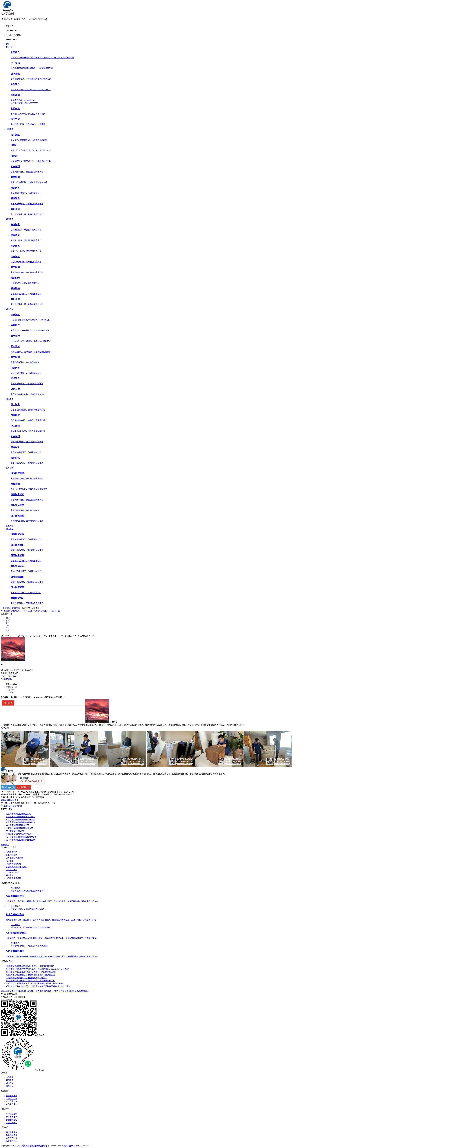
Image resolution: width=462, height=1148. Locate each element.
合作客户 (31, 991)
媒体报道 (22, 991)
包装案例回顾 (83, 991)
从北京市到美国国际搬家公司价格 (20, 820)
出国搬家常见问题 (13, 878)
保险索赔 (9, 875)
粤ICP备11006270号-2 (73, 1146)
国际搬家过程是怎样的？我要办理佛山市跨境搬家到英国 (30, 975)
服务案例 (9, 468)
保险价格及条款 (12, 873)
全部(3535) (5, 611)
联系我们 (48, 991)
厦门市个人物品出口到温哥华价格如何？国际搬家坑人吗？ (31, 972)
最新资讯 (56, 991)
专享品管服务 (11, 1117)
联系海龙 (9, 526)
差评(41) (43, 611)
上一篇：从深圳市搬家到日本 (42, 803)
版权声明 (39, 991)
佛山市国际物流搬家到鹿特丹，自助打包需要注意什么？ (30, 981)
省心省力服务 (11, 1104)
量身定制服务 (11, 1096)
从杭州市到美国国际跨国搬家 (18, 814)
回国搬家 (9, 219)
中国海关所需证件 (13, 864)
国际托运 (9, 309)
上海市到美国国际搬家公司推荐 (19, 828)
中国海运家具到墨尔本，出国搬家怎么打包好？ (26, 978)
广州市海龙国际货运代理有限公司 (34, 1146)
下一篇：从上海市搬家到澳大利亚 (15, 803)
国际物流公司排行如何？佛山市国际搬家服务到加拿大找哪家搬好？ (35, 983)
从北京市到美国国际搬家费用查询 (20, 822)
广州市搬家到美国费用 (15, 831)
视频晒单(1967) (16, 611)
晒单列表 (16, 608)
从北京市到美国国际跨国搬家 (18, 834)
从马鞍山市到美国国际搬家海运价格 (21, 837)
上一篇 (57, 611)
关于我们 (9, 47)
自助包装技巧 (11, 855)
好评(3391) (28, 611)
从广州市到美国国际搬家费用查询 (20, 840)
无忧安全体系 (11, 1101)
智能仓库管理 (11, 1120)
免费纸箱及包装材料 (14, 858)
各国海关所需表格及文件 (16, 867)
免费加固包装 (11, 1141)
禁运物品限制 (11, 870)
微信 (6, 679)
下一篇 (51, 611)
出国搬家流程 (11, 852)
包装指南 (9, 861)
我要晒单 (5, 845)
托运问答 (64, 991)
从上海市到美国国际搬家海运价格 (20, 817)
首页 (8, 44)
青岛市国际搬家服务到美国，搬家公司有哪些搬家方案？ (30, 966)
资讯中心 (9, 529)
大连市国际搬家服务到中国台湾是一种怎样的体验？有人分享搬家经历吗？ (38, 969)
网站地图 (5, 991)
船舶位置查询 (11, 1135)
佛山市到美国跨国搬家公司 (17, 825)
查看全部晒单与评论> (10, 800)
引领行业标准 (11, 1099)
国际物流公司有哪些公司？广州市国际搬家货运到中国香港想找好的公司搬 (38, 986)
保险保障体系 (11, 1123)
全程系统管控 (11, 1114)
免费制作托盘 (11, 1138)
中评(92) (36, 611)
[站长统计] (86, 1146)
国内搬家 (9, 399)
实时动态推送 (11, 1132)
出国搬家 (9, 129)
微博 (10, 679)
